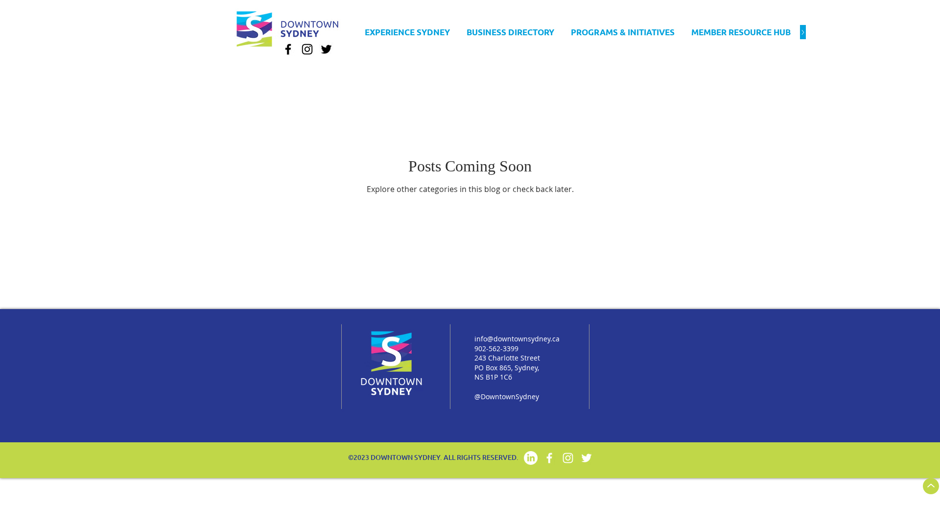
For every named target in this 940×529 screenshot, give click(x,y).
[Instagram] (307, 49)
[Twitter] (326, 49)
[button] (510, 32)
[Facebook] (288, 49)
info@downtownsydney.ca (517, 338)
